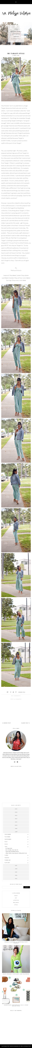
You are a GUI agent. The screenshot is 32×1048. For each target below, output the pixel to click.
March (7, 857)
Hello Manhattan (26, 1046)
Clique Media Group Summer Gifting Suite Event (16, 853)
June (6, 844)
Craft (16, 895)
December (8, 834)
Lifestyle (16, 900)
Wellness (16, 902)
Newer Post (7, 723)
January (7, 862)
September (8, 839)
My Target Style (8, 848)
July (6, 841)
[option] (16, 33)
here (14, 275)
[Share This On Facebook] (10, 692)
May (6, 846)
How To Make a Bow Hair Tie (11, 850)
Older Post (24, 723)
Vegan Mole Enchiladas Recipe (12, 851)
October (7, 836)
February (8, 860)
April (6, 855)
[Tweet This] (12, 692)
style (24, 692)
